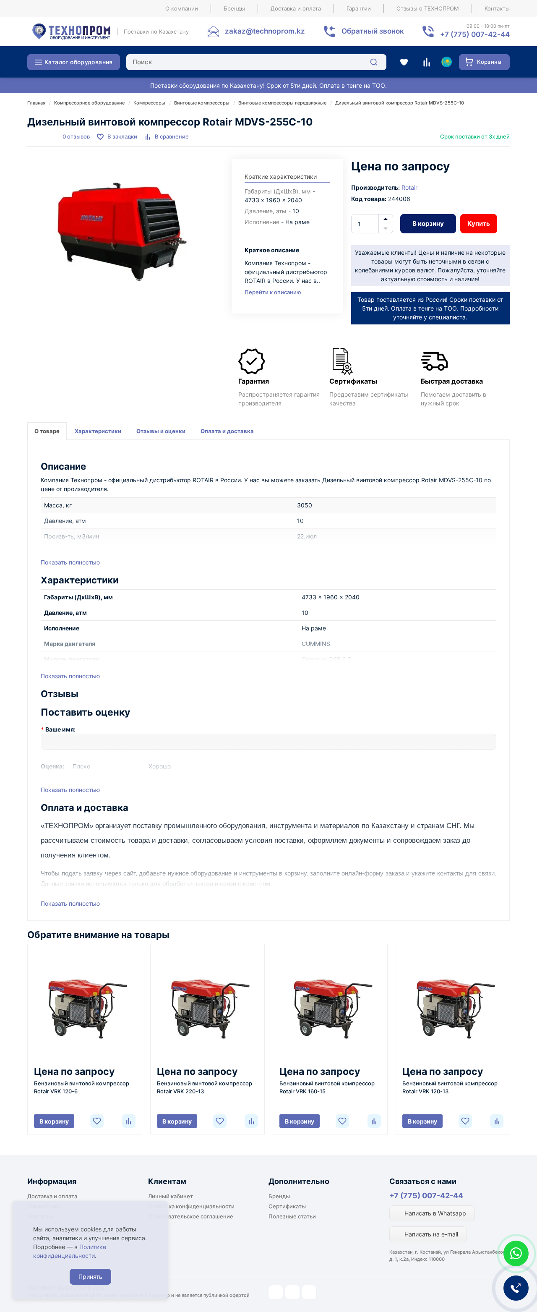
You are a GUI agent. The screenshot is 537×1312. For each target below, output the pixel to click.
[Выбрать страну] (446, 62)
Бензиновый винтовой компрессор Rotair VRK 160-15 (327, 1087)
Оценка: (52, 766)
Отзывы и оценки (160, 431)
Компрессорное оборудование (89, 103)
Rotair (409, 187)
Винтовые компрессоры (201, 103)
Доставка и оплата (296, 8)
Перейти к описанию (273, 292)
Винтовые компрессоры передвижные (282, 103)
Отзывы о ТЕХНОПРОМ (427, 8)
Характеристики (98, 431)
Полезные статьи (292, 1216)
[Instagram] (275, 1292)
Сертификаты (287, 1206)
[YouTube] (292, 1292)
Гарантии (359, 8)
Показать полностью (70, 562)
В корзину (428, 223)
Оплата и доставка (227, 431)
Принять (90, 1276)
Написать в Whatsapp (434, 1213)
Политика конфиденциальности (191, 1206)
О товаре (47, 431)
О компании (181, 8)
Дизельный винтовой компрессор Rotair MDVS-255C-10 (399, 103)
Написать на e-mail (430, 1234)
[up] (385, 219)
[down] (385, 229)
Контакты (497, 8)
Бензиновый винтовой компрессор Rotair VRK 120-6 (81, 1087)
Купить (478, 223)
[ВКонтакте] (309, 1292)
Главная (36, 103)
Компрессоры (149, 103)
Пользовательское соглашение (190, 1216)
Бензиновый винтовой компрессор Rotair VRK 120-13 (450, 1087)
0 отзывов (76, 136)
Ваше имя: (60, 729)
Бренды (234, 8)
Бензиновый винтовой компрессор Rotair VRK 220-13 (204, 1087)
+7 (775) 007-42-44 (426, 1195)
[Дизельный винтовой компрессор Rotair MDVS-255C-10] (125, 232)
